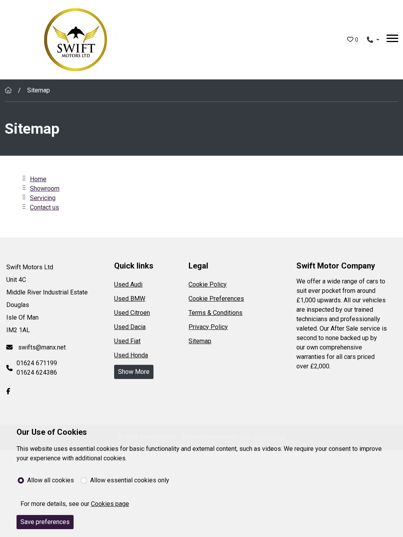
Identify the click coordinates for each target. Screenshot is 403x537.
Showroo (42, 188)
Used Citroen (132, 312)
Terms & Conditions (215, 312)
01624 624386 (37, 372)
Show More (134, 371)
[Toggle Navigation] (392, 40)
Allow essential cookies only (129, 480)
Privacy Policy (208, 327)
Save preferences (45, 522)
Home (38, 179)
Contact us (44, 207)
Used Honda (131, 355)
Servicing (42, 198)
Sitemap (200, 341)
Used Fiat (127, 341)
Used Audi (128, 284)
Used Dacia (130, 327)
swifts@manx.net (41, 347)
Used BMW (129, 298)
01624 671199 (37, 363)
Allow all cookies (50, 480)
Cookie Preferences (216, 298)
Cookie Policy (208, 284)
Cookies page (110, 504)
